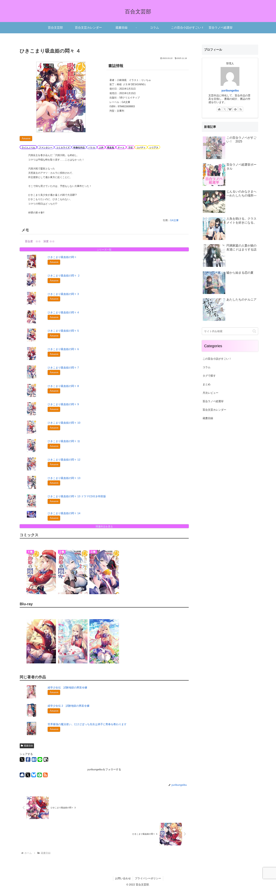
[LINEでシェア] (40, 759)
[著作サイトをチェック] (22, 775)
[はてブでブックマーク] (34, 759)
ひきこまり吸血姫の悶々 (62, 257)
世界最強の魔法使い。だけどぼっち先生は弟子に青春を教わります (87, 724)
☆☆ (38, 241)
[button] (46, 759)
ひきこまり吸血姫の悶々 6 (63, 349)
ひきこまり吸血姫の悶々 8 (63, 386)
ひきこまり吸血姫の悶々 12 (64, 459)
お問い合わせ (123, 878)
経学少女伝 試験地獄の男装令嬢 (67, 687)
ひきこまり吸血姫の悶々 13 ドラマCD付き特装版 (77, 496)
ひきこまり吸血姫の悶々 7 (63, 367)
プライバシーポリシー (148, 878)
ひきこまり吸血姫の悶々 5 (63, 330)
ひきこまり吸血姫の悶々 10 (64, 422)
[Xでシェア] (22, 759)
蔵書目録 (28, 745)
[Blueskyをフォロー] (33, 775)
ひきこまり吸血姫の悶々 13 (64, 478)
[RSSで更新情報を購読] (45, 775)
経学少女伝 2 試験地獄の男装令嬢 (68, 705)
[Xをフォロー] (28, 775)
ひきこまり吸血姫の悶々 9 (63, 404)
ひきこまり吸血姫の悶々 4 (63, 312)
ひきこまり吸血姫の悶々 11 (64, 441)
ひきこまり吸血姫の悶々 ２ (64, 275)
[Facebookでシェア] (28, 759)
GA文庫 (174, 220)
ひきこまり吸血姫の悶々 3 (63, 293)
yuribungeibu (230, 90)
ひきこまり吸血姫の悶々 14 (64, 513)
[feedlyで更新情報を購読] (39, 775)
